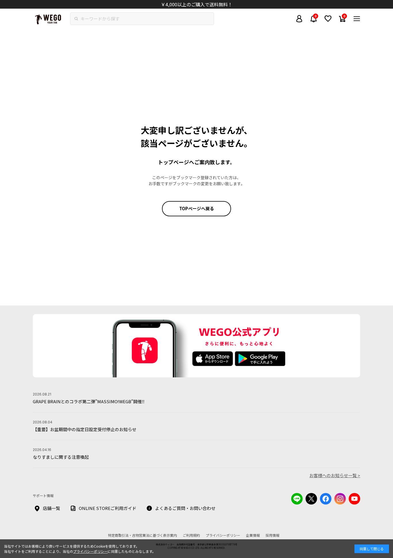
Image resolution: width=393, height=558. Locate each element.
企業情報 (253, 535)
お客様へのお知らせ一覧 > (334, 475)
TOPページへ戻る (196, 208)
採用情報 (272, 535)
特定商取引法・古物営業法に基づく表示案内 (142, 535)
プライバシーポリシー (90, 551)
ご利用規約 (191, 535)
